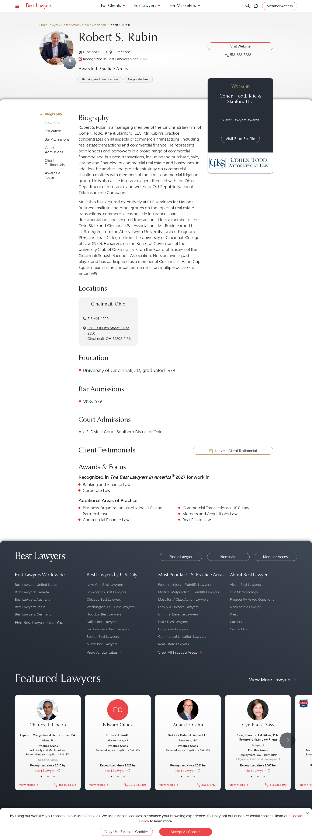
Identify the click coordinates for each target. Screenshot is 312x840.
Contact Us (238, 629)
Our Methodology (244, 592)
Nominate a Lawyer (245, 607)
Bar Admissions (57, 139)
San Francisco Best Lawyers (108, 629)
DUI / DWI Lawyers (173, 622)
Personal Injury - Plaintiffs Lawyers (184, 585)
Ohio (85, 25)
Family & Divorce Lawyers (178, 607)
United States (70, 25)
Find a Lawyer (48, 25)
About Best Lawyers (245, 585)
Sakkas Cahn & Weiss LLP (188, 735)
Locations (52, 123)
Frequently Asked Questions (252, 599)
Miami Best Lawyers (102, 644)
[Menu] (17, 6)
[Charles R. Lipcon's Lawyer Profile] (47, 715)
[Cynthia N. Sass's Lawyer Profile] (258, 715)
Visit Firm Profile (240, 139)
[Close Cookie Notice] (307, 813)
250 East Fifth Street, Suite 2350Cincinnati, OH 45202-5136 (109, 333)
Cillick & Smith (117, 735)
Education (53, 131)
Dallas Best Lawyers (102, 622)
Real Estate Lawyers (173, 644)
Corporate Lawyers (173, 629)
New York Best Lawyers (105, 585)
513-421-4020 (98, 319)
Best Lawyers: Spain (30, 607)
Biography (53, 114)
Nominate (228, 557)
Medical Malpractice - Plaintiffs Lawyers (188, 592)
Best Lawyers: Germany (33, 614)
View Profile (27, 785)
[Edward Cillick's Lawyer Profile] (117, 715)
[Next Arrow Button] (287, 740)
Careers (236, 622)
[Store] (256, 6)
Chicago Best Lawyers (104, 599)
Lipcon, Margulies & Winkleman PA (47, 735)
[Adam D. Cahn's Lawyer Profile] (187, 715)
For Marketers (182, 6)
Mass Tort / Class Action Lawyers (183, 599)
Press (234, 614)
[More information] (59, 770)
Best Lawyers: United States (36, 585)
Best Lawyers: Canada (32, 592)
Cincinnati (99, 25)
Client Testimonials (55, 163)
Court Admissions (54, 150)
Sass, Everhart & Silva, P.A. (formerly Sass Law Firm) (258, 737)
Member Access (276, 557)
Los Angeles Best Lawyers (106, 592)
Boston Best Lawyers (103, 637)
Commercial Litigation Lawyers (182, 637)
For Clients (111, 6)
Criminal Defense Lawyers (178, 614)
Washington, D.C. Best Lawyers (111, 607)
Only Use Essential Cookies (126, 832)
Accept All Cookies (185, 832)
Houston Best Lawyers (104, 614)
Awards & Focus (53, 175)
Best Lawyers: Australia (32, 599)
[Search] (248, 6)
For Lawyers (145, 6)
